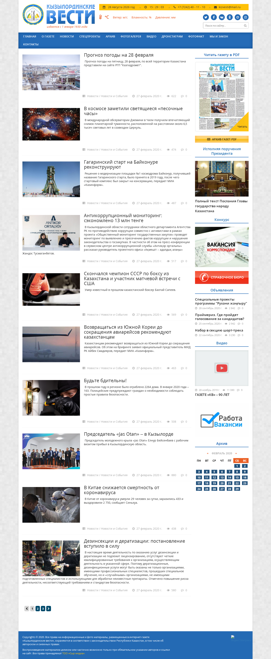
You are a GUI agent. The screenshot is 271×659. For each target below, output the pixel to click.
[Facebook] (214, 17)
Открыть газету (214, 71)
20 (222, 483)
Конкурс (221, 219)
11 (206, 477)
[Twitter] (206, 17)
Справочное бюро (227, 277)
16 (244, 477)
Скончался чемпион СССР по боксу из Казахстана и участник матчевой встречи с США (132, 278)
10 (199, 477)
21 (229, 483)
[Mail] (238, 17)
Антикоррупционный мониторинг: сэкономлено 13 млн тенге (123, 217)
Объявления (221, 290)
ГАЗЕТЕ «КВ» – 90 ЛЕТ (212, 395)
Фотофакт (196, 36)
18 (206, 483)
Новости (67, 36)
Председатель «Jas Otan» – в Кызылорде (128, 434)
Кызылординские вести (60, 14)
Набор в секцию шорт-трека (219, 330)
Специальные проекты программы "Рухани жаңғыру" (221, 301)
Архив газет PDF (223, 139)
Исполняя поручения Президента (222, 151)
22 (237, 483)
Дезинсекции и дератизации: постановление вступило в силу (134, 543)
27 (222, 489)
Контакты (30, 44)
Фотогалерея (131, 36)
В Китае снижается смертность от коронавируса (121, 490)
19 (214, 483)
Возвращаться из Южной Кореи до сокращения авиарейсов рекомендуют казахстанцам (127, 332)
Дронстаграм (172, 36)
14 (229, 477)
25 (206, 489)
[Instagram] (246, 17)
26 (214, 489)
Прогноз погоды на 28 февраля (119, 55)
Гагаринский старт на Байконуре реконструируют (121, 164)
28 (229, 489)
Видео (151, 36)
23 (244, 483)
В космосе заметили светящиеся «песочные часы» (133, 111)
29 (237, 489)
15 (237, 477)
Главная (29, 36)
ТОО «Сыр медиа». (73, 653)
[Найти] (245, 25)
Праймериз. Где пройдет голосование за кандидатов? (219, 316)
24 (199, 489)
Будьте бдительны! (105, 380)
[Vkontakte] (222, 17)
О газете (48, 36)
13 (222, 477)
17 (199, 483)
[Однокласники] (230, 17)
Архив (110, 36)
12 (214, 477)
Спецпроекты (89, 36)
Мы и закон (219, 36)
